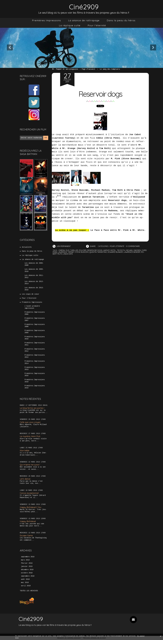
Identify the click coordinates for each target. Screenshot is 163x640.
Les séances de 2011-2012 (34, 276)
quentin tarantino (98, 252)
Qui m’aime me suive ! (30, 464)
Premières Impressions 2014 (35, 362)
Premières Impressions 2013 (35, 356)
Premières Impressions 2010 (35, 338)
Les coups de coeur (30, 294)
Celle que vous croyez (30, 422)
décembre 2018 (27, 570)
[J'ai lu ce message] (161, 636)
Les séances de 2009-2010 (34, 270)
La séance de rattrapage (84, 20)
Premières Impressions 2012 (35, 350)
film (67, 250)
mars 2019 (25, 560)
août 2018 (25, 579)
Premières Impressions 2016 (35, 374)
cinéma (61, 250)
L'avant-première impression (32, 307)
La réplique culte (69, 25)
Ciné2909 (84, 6)
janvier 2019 (26, 566)
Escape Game (26, 535)
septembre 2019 (27, 557)
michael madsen (133, 250)
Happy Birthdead (28, 521)
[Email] (133, 619)
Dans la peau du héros (121, 20)
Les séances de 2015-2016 (34, 289)
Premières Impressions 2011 (35, 344)
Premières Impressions (46, 20)
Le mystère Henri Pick (30, 436)
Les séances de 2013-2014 (34, 283)
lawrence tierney (66, 252)
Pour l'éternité (97, 25)
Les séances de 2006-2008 (34, 264)
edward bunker (115, 252)
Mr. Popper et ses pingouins (65, 69)
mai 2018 (25, 582)
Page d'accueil (88, 69)
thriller (74, 250)
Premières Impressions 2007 (35, 319)
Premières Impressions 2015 (35, 368)
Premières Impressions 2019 (35, 387)
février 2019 (26, 563)
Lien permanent (63, 246)
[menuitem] (46, 20)
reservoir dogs (94, 250)
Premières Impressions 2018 (35, 381)
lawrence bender (132, 252)
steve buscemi (81, 252)
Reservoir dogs (100, 94)
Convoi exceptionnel (29, 493)
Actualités (27, 247)
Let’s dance (25, 479)
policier (82, 250)
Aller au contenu (11, 5)
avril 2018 (26, 586)
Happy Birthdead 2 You (30, 507)
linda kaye (68, 254)
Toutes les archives (29, 591)
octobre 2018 (26, 573)
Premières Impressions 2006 (35, 313)
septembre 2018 (27, 576)
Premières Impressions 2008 (35, 325)
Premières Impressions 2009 (35, 332)
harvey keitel (109, 250)
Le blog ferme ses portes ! (32, 408)
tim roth (121, 250)
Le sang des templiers (110, 69)
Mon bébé (24, 450)
